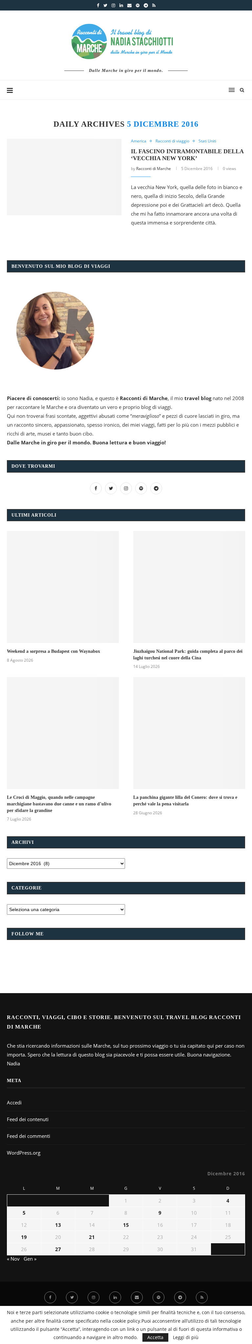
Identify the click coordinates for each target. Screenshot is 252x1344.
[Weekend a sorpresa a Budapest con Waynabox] (63, 587)
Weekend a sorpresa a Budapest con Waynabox (53, 651)
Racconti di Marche (153, 168)
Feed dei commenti (28, 1136)
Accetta (155, 1337)
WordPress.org (23, 1152)
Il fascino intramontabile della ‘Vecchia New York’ (187, 154)
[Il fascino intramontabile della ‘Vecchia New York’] (64, 177)
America (138, 141)
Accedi (14, 1102)
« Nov (13, 1258)
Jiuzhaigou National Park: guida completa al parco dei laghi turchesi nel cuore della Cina (187, 654)
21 (92, 1237)
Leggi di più (186, 1337)
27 (58, 1249)
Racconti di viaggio (172, 141)
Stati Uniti (207, 141)
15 (126, 1225)
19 (24, 1237)
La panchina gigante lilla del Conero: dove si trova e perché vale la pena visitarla (185, 800)
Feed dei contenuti (28, 1119)
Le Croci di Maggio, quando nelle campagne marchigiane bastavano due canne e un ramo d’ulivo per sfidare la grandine (59, 804)
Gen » (30, 1258)
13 (58, 1225)
